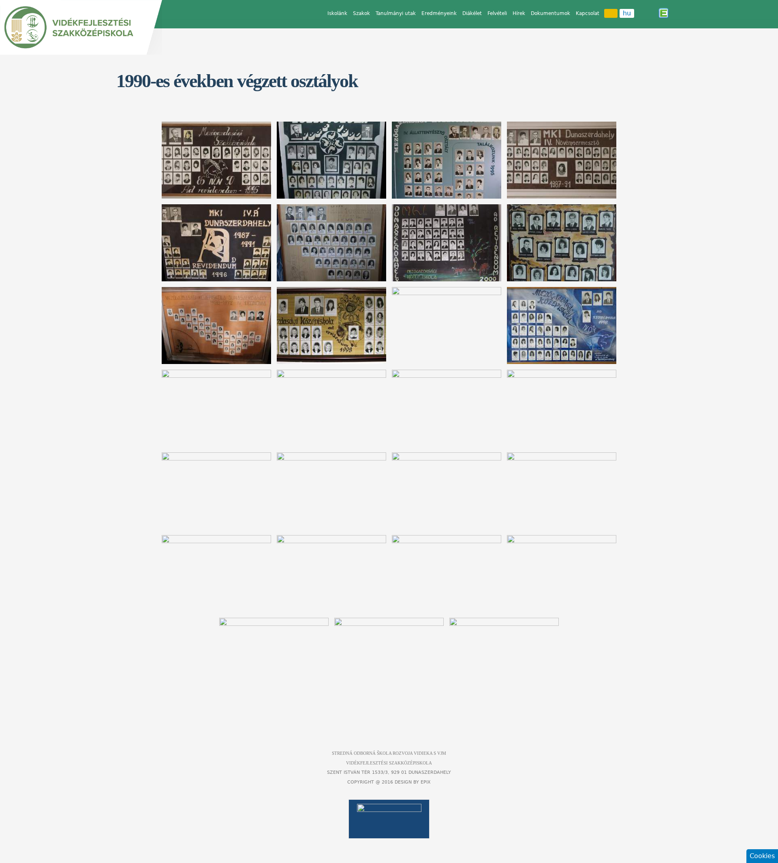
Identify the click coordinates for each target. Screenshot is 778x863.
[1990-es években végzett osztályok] (216, 160)
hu (627, 13)
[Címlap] (81, 27)
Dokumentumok (550, 13)
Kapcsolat (587, 13)
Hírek (519, 13)
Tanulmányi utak (396, 13)
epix (426, 782)
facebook (640, 13)
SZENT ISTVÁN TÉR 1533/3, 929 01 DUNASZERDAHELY (389, 772)
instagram (652, 13)
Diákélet (472, 13)
